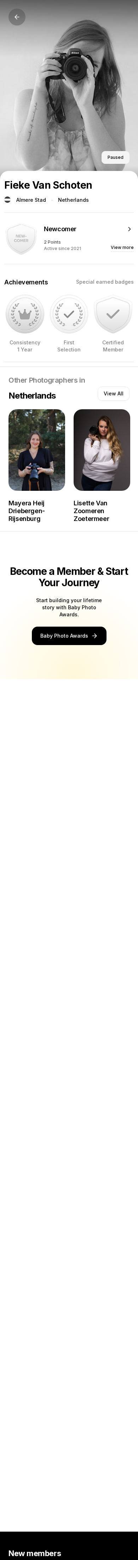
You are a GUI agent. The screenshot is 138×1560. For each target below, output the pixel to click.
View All (113, 393)
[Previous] (16, 17)
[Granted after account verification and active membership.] (113, 314)
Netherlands (73, 200)
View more (122, 247)
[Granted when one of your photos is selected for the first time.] (69, 314)
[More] (129, 229)
